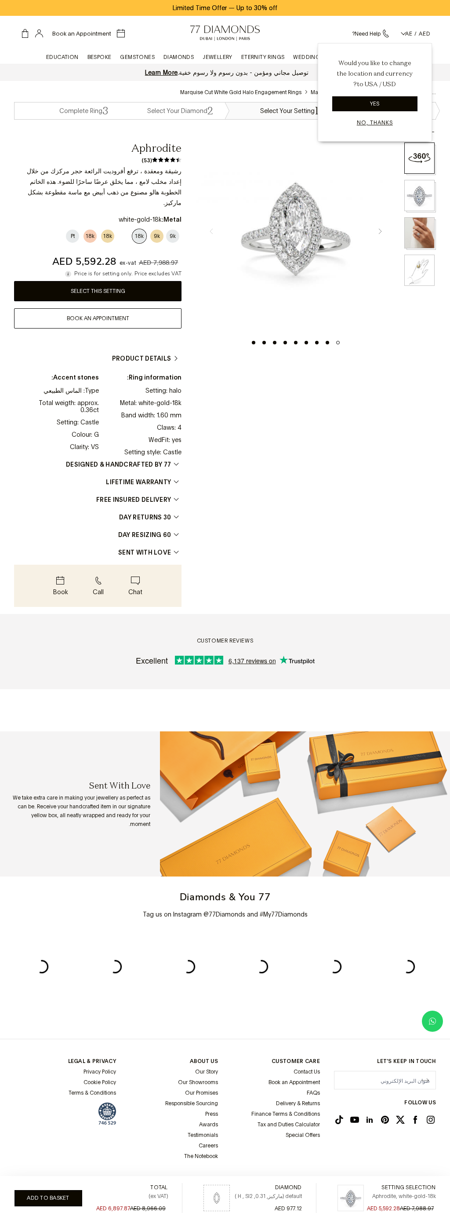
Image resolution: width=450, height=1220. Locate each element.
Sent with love (144, 552)
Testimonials (203, 1135)
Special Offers (303, 1135)
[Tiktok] (339, 1119)
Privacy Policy (99, 1071)
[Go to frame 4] (306, 342)
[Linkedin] (369, 1119)
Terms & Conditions (92, 1093)
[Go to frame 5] (296, 342)
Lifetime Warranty (138, 482)
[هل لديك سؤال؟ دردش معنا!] (432, 1021)
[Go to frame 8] (264, 342)
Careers (208, 1145)
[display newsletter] (424, 1080)
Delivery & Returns (298, 1103)
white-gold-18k (159, 403)
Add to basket (48, 1198)
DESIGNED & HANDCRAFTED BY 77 (118, 464)
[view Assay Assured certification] (107, 1114)
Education (62, 57)
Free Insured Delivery (133, 500)
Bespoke (99, 57)
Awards (208, 1124)
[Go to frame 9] (253, 342)
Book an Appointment (294, 1082)
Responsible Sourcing (191, 1103)
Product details (141, 358)
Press (211, 1114)
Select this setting (98, 291)
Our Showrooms (198, 1082)
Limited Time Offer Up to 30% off (225, 8)
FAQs (313, 1093)
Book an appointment (98, 318)
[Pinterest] (385, 1119)
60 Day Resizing (144, 535)
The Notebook (201, 1156)
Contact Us (307, 1071)
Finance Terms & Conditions (285, 1114)
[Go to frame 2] (327, 342)
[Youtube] (354, 1119)
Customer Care (296, 1061)
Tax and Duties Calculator (289, 1124)
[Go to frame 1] (338, 342)
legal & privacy (92, 1061)
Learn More (161, 72)
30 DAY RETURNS (145, 517)
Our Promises (201, 1093)
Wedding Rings (315, 57)
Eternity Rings (263, 57)
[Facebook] (415, 1119)
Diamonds (178, 57)
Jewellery (217, 57)
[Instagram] (430, 1119)
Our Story (206, 1071)
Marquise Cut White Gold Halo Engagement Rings (240, 92)
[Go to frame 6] (285, 342)
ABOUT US (204, 1061)
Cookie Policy (99, 1082)
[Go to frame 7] (274, 342)
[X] (400, 1119)
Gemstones (137, 57)
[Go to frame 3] (317, 342)
